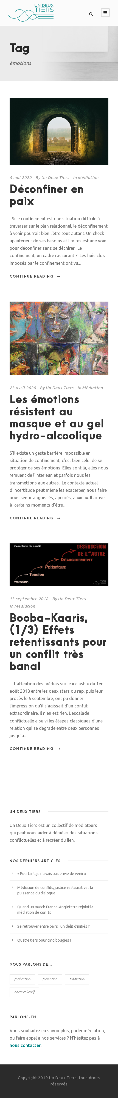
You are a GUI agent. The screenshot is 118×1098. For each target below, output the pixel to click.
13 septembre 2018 (29, 598)
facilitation (22, 979)
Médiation (88, 177)
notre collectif (24, 992)
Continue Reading (32, 276)
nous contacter (25, 1045)
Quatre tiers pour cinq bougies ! (44, 940)
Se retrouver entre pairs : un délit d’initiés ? (53, 926)
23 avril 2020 (23, 387)
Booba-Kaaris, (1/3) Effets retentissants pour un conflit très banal (58, 643)
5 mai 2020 (21, 177)
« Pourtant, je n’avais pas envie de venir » (51, 873)
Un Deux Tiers (55, 177)
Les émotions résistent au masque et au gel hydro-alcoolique (57, 418)
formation (50, 979)
